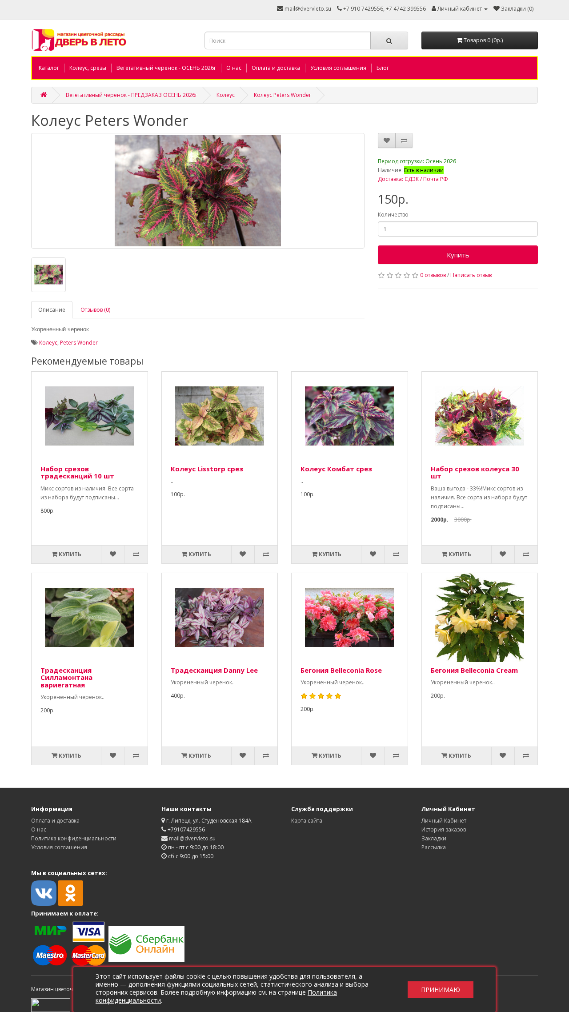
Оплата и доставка (276, 68)
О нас (233, 68)
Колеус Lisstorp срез (207, 468)
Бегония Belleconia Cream (474, 670)
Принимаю (440, 989)
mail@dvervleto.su (307, 8)
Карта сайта (306, 820)
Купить (458, 254)
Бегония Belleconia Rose (341, 670)
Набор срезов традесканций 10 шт (77, 472)
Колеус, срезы (87, 68)
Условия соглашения (338, 68)
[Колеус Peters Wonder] (198, 191)
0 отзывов (433, 275)
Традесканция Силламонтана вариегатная (66, 677)
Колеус (225, 95)
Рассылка (433, 847)
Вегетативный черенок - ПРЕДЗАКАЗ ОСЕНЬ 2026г (131, 95)
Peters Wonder (79, 342)
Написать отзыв (471, 275)
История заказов (443, 829)
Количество (393, 214)
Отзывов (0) (95, 309)
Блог (383, 68)
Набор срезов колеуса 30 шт (475, 472)
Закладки (433, 838)
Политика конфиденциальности (73, 838)
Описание (51, 309)
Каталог (49, 68)
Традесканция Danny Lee (214, 670)
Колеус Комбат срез (336, 468)
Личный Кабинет (443, 820)
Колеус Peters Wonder (282, 95)
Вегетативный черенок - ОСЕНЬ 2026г (166, 68)
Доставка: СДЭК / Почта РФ (413, 179)
